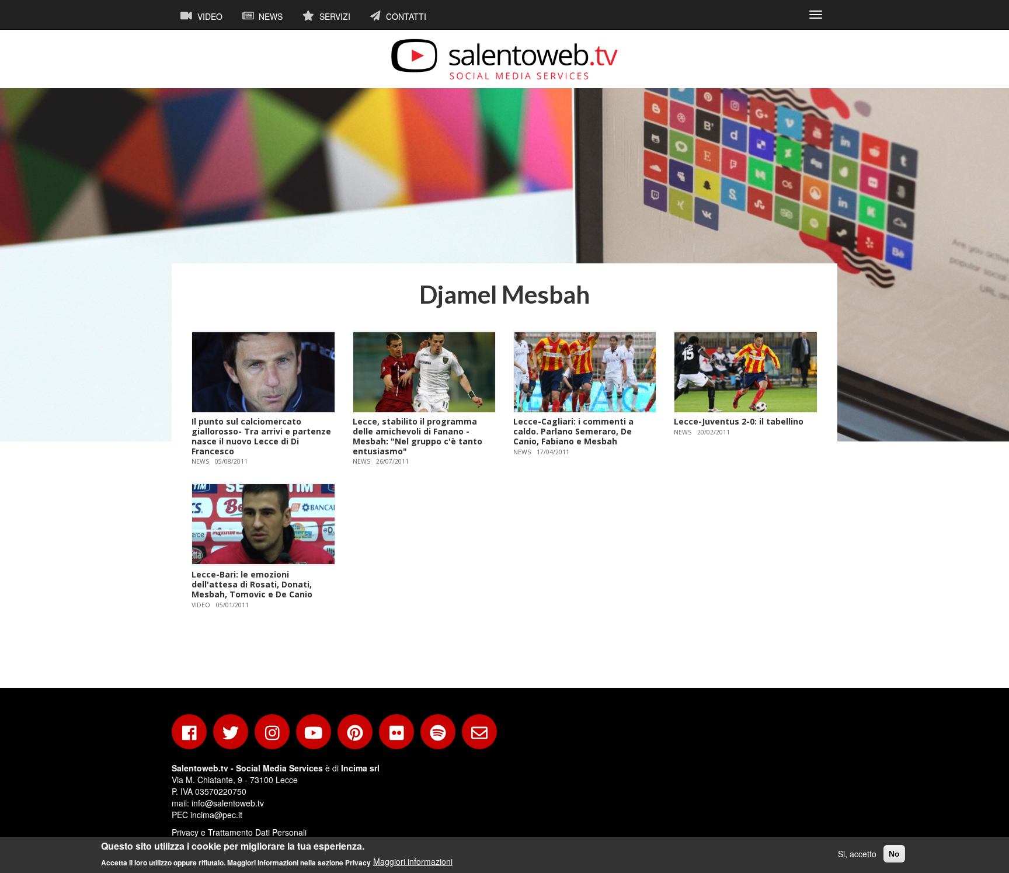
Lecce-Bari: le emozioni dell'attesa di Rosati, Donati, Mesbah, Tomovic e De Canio (252, 584)
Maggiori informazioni (413, 861)
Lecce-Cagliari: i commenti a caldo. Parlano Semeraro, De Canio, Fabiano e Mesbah (573, 431)
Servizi (333, 16)
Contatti (405, 16)
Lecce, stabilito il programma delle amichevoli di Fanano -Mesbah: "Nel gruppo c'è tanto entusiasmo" (417, 436)
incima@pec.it (216, 814)
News (269, 16)
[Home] (504, 59)
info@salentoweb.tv (228, 803)
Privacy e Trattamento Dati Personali (239, 832)
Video (208, 16)
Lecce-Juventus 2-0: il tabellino (738, 421)
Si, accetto (857, 854)
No (894, 853)
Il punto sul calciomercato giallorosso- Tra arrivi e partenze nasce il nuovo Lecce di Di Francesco (261, 436)
